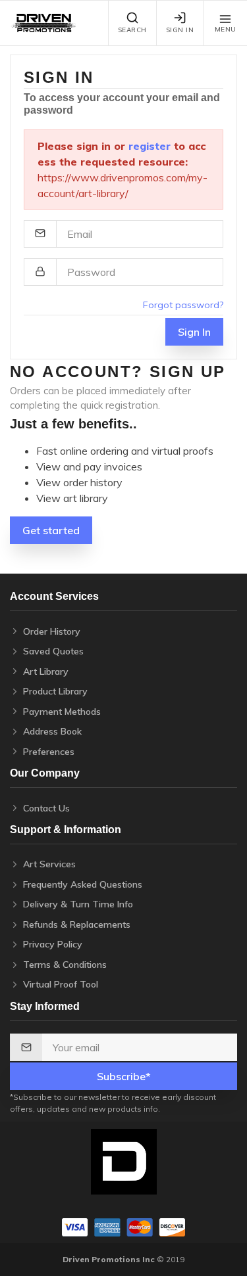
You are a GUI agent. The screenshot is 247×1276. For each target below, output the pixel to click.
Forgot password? (183, 305)
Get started (51, 530)
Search (132, 30)
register (149, 145)
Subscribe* (124, 1076)
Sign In (180, 30)
